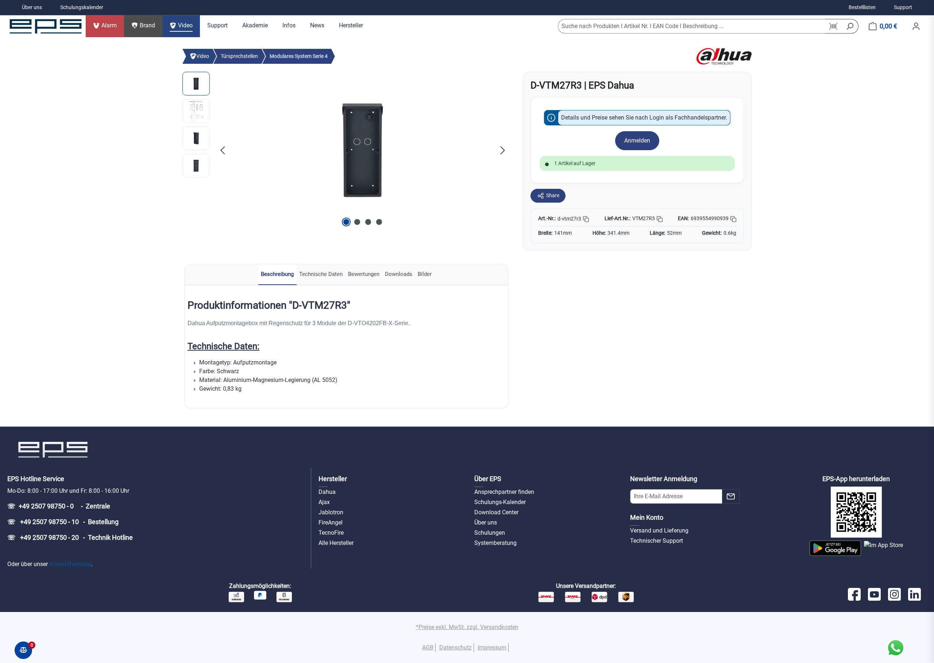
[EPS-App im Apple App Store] (883, 548)
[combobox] (691, 26)
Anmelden (637, 140)
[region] (345, 150)
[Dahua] (723, 55)
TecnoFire (331, 532)
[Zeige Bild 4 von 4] (379, 222)
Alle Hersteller (336, 542)
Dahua (327, 491)
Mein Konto (646, 517)
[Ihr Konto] (916, 26)
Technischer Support (656, 540)
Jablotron (331, 512)
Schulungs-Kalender (500, 502)
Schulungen (489, 532)
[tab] (277, 274)
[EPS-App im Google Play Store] (835, 548)
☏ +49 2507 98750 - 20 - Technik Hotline (70, 537)
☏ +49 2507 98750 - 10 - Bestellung (63, 522)
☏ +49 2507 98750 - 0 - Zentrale (58, 506)
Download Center (496, 512)
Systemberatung (495, 542)
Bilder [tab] (425, 274)
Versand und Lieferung (659, 530)
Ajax (324, 502)
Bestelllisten (862, 7)
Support (903, 7)
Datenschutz (455, 647)
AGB (427, 647)
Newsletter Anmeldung (663, 479)
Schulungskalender (81, 7)
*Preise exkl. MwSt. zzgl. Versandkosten (467, 627)
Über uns (32, 7)
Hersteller (333, 479)
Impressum (492, 647)
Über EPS (487, 479)
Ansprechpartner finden (504, 491)
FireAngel (331, 522)
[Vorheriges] (222, 150)
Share (552, 195)
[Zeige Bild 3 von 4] (368, 222)
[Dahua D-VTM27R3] (362, 150)
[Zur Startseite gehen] (45, 26)
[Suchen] (849, 26)
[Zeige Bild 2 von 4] (357, 222)
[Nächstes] (502, 150)
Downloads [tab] (398, 274)
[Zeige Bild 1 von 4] (346, 222)
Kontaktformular (70, 564)
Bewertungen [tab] (363, 274)
